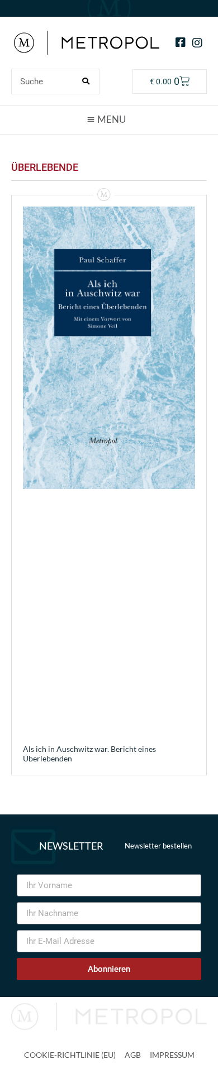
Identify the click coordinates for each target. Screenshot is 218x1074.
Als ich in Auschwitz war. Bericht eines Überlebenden (89, 753)
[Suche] (86, 81)
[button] (109, 119)
